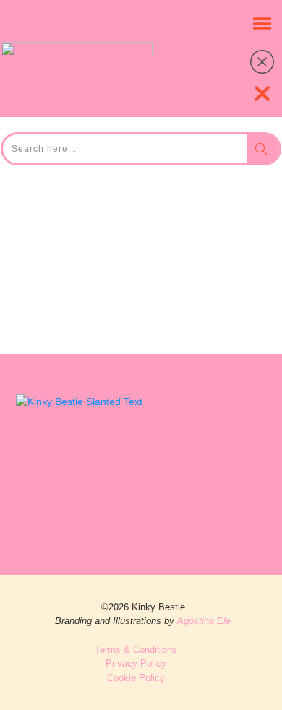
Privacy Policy (136, 663)
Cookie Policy (136, 677)
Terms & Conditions (136, 649)
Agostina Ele (204, 620)
